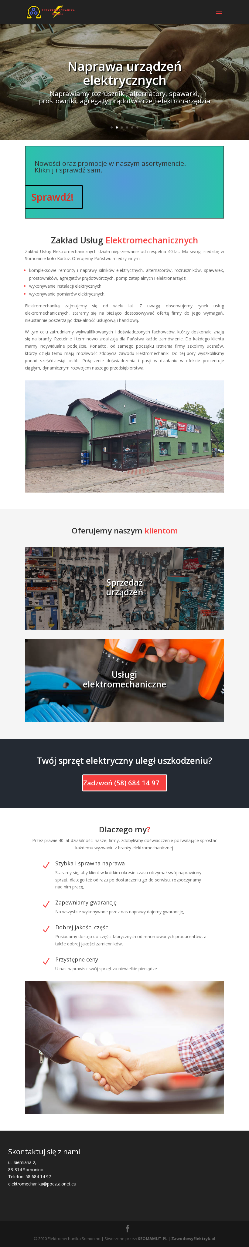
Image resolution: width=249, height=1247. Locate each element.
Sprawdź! (52, 196)
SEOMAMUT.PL (152, 1238)
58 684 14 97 (38, 1176)
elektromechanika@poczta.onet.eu (42, 1184)
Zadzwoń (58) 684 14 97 (121, 782)
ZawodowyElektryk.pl (193, 1238)
